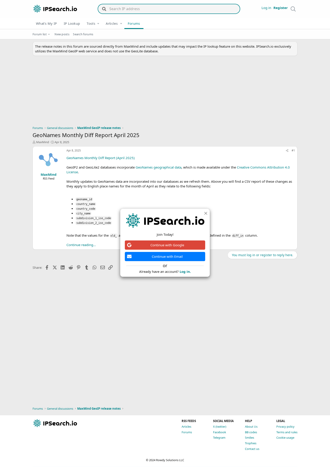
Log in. (185, 271)
